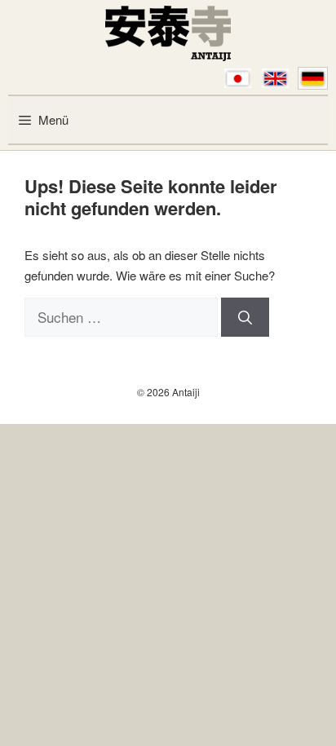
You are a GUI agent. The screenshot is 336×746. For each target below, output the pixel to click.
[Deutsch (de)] (313, 78)
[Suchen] (245, 317)
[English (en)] (275, 78)
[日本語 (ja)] (238, 78)
